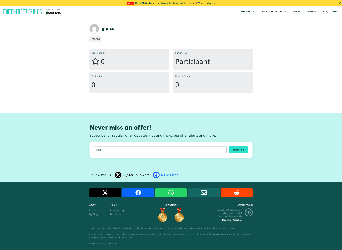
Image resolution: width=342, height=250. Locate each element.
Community (313, 11)
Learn (264, 11)
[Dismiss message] (339, 3)
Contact (93, 210)
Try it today (205, 3)
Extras (296, 11)
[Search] (323, 12)
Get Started (247, 11)
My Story (93, 214)
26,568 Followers (136, 175)
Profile (96, 39)
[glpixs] (94, 28)
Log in (334, 11)
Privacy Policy (117, 210)
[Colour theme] (327, 12)
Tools (282, 11)
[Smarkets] (53, 12)
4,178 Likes (169, 175)
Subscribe (238, 149)
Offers (273, 11)
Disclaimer (115, 214)
